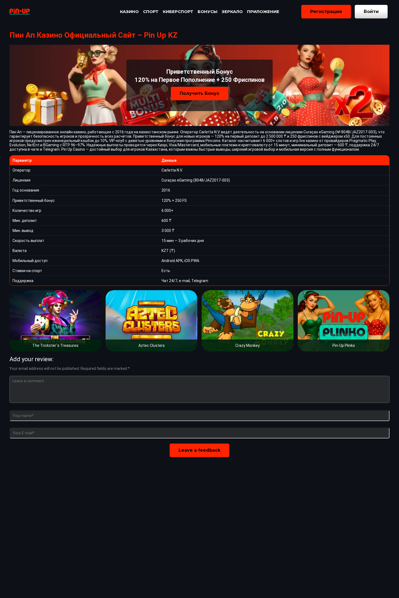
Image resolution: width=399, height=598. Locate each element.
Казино (129, 11)
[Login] (371, 11)
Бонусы (207, 11)
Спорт (151, 11)
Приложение (263, 11)
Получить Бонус (199, 93)
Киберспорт (178, 11)
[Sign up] (326, 11)
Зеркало (232, 11)
